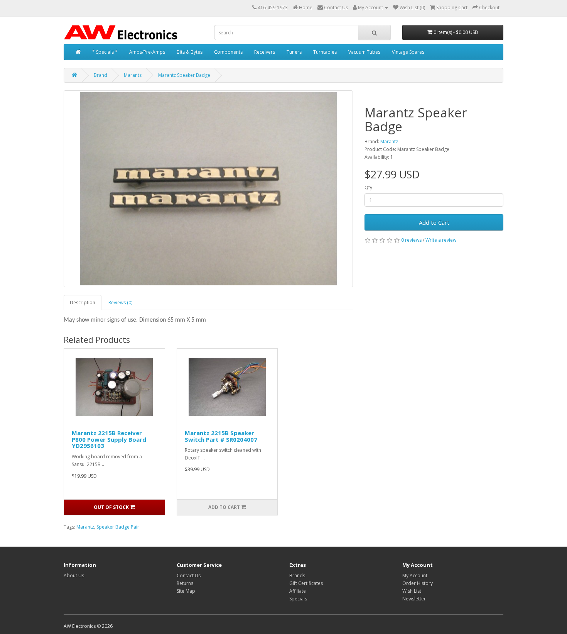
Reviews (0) (120, 302)
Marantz (133, 75)
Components (228, 52)
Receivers (264, 52)
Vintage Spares (408, 52)
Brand (100, 75)
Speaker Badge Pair (117, 527)
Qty (368, 187)
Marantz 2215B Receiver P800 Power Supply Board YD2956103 (109, 439)
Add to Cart (434, 222)
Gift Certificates (306, 583)
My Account (414, 575)
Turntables (325, 52)
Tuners (294, 52)
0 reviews (411, 240)
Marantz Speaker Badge (184, 75)
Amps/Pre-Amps (147, 52)
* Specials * (105, 52)
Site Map (186, 591)
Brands (297, 575)
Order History (417, 583)
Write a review (440, 240)
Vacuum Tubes (364, 52)
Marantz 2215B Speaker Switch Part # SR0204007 (221, 436)
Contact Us (189, 575)
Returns (185, 583)
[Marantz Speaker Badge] (208, 188)
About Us (74, 575)
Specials (298, 598)
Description (82, 302)
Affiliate (297, 591)
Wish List (411, 591)
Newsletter (414, 598)
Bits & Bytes (189, 52)
